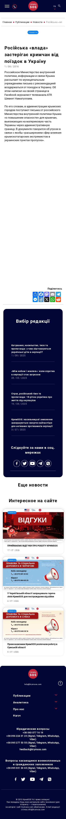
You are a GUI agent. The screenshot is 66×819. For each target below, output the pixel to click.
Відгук (17, 715)
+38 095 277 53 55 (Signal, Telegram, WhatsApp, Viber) (32, 744)
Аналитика (21, 702)
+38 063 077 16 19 (33, 732)
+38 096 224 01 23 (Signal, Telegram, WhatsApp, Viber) (32, 738)
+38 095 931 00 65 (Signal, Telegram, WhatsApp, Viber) (32, 770)
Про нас (18, 709)
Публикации (21, 695)
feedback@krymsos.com (33, 749)
